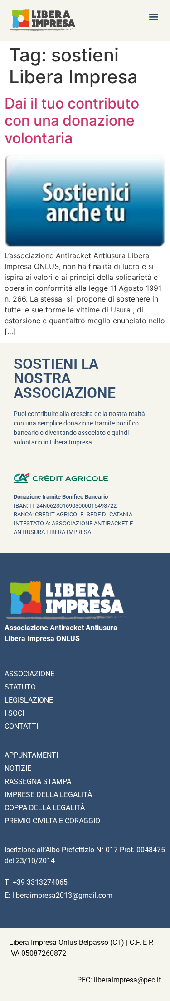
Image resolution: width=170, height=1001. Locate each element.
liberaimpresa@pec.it (127, 980)
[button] (153, 16)
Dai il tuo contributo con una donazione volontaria (72, 120)
